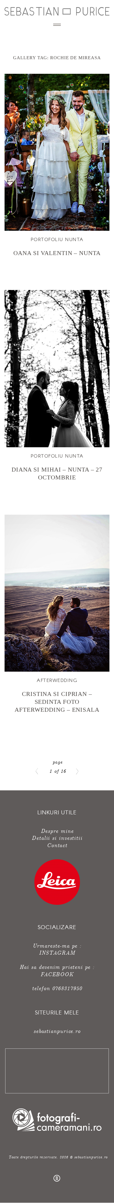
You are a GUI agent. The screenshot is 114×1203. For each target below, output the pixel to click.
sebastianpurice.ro (57, 1030)
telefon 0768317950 (57, 988)
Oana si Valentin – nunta (57, 253)
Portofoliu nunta (57, 239)
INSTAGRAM (57, 952)
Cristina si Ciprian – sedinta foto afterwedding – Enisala (57, 701)
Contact (57, 845)
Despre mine (57, 830)
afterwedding (57, 680)
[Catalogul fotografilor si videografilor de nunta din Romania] (57, 1131)
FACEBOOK (57, 974)
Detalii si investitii (57, 837)
